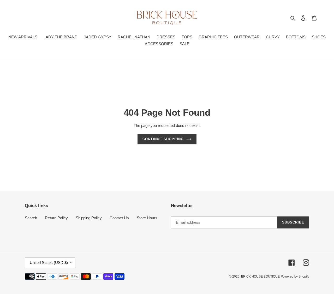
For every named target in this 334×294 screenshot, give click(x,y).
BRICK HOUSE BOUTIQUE (260, 276)
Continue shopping (163, 139)
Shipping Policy (89, 218)
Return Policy (56, 218)
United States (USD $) (49, 262)
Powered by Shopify (295, 276)
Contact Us (119, 218)
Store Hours (147, 218)
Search (31, 218)
